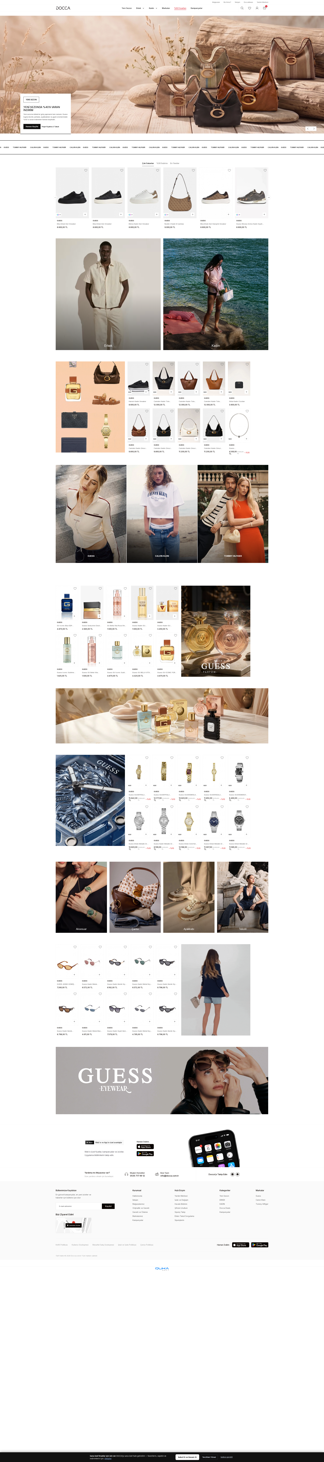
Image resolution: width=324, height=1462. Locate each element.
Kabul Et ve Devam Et (187, 1457)
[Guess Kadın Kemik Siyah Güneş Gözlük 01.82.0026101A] (117, 961)
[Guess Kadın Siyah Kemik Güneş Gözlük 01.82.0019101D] (117, 1008)
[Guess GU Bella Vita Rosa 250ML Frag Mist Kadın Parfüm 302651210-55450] (92, 650)
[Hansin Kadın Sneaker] (139, 379)
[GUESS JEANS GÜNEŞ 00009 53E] (67, 961)
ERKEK (222, 1200)
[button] (127, 8)
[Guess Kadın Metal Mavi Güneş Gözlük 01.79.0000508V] (92, 1008)
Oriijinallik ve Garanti (141, 1208)
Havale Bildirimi (181, 1204)
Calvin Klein (260, 1200)
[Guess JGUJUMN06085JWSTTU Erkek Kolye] (239, 425)
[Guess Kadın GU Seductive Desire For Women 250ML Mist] (142, 603)
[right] (268, 197)
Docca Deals (225, 1208)
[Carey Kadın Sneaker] (215, 193)
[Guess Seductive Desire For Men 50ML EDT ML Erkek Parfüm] (92, 603)
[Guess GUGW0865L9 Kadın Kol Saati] (189, 772)
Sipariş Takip (180, 1212)
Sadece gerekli (227, 1457)
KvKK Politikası (62, 1245)
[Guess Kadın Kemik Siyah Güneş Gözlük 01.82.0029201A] (167, 1008)
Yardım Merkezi (262, 2)
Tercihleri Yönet (209, 1457)
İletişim (237, 2)
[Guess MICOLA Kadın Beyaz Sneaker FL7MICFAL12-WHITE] (180, 193)
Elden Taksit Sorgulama (184, 1216)
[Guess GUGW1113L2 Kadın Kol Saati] (164, 772)
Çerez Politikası (146, 1245)
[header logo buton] (63, 8)
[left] (55, 197)
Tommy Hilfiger (262, 1204)
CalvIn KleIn (43, 147)
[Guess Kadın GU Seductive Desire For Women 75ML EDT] (167, 603)
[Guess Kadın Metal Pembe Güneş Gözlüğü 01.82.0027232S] (92, 961)
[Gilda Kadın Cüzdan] (239, 379)
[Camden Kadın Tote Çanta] (164, 379)
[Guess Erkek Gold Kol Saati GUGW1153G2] (189, 821)
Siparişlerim (179, 1220)
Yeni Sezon (224, 1196)
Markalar (260, 1190)
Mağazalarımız (138, 1204)
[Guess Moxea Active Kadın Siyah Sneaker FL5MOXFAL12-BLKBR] (144, 193)
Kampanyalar (138, 1220)
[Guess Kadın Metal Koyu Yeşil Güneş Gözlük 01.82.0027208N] (142, 961)
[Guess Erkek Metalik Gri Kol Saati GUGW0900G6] (139, 821)
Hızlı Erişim (180, 1190)
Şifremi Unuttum (181, 1208)
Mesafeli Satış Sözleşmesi (103, 1245)
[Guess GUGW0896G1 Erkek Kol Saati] (239, 772)
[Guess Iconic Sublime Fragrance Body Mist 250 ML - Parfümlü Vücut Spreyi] (67, 650)
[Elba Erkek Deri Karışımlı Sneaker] (108, 193)
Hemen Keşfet (32, 127)
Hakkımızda (137, 1196)
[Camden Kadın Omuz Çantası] (139, 425)
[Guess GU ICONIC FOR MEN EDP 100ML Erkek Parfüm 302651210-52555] (167, 650)
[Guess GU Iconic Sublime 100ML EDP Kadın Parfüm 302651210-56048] (117, 650)
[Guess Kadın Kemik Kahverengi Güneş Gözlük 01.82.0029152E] (67, 1008)
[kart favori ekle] (86, 170)
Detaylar (108, 1458)
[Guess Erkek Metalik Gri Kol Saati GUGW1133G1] (239, 821)
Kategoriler (225, 1190)
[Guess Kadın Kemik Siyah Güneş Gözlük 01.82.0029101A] (167, 961)
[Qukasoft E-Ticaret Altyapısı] (162, 1269)
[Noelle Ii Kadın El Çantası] (72, 193)
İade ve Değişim (181, 1200)
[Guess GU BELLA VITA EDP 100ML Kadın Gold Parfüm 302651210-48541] (142, 650)
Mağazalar (216, 2)
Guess (14, 147)
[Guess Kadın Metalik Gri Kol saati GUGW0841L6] (164, 821)
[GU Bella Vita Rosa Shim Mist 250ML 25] (117, 603)
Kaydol (108, 1206)
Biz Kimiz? (227, 2)
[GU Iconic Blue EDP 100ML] (67, 603)
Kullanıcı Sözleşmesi (80, 1245)
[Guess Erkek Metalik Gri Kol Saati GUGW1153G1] (214, 821)
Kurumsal (137, 1190)
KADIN (222, 1204)
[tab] (148, 163)
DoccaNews (248, 2)
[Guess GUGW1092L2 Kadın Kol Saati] (214, 772)
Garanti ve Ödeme (140, 1212)
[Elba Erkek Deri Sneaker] (251, 184)
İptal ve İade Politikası (127, 1245)
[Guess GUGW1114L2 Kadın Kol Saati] (139, 772)
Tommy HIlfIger (27, 147)
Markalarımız (138, 1216)
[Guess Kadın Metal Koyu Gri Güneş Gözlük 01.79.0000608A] (142, 1008)
